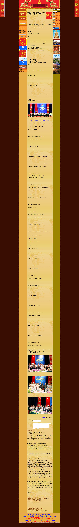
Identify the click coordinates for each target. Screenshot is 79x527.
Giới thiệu (52, 8)
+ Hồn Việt (20, 19)
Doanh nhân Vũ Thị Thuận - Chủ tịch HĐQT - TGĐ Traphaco (57, 16)
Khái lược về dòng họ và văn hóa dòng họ (31, 507)
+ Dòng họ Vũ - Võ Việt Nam (22, 13)
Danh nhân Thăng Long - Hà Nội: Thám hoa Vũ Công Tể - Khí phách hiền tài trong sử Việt (36, 498)
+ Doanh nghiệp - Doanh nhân (22, 14)
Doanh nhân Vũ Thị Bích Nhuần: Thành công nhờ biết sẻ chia (33, 509)
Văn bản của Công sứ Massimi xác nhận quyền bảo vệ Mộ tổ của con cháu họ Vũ (57, 19)
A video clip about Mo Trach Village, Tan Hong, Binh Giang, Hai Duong (34, 508)
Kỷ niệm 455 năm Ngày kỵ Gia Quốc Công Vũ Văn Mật (33, 499)
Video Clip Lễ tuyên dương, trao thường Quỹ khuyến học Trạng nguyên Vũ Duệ (35, 497)
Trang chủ (49, 8)
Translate (58, 10)
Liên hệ (59, 8)
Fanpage (56, 8)
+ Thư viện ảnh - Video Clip (22, 18)
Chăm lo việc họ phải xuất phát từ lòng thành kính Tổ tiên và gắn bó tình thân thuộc (35, 510)
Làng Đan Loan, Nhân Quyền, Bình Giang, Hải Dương (32, 500)
